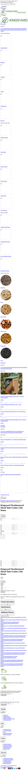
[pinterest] (6, 697)
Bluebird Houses (13, 367)
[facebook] (1, 697)
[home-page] (14, 22)
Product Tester (6, 749)
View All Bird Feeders (5, 28)
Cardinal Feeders (13, 29)
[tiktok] (2, 697)
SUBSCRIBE (3, 695)
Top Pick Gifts (4, 474)
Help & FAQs (6, 716)
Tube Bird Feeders (13, 500)
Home (2, 500)
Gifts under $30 (10, 474)
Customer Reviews (7, 730)
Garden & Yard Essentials (16, 432)
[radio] (1, 587)
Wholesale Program (7, 746)
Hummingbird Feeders (8, 758)
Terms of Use (10, 767)
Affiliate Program (7, 747)
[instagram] (4, 697)
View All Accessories (5, 431)
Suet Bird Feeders (7, 761)
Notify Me (3, 592)
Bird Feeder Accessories (15, 431)
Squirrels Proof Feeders (15, 28)
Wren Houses (20, 367)
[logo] (13, 12)
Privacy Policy (4, 767)
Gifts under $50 (17, 474)
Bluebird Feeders (20, 29)
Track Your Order (7, 720)
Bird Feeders (6, 500)
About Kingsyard (7, 729)
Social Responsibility (7, 733)
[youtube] (5, 697)
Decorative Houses (8, 368)
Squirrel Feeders (7, 432)
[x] (8, 697)
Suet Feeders (6, 29)
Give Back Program (7, 745)
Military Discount (7, 734)
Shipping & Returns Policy (9, 718)
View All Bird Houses (5, 367)
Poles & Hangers (7, 763)
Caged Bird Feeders (7, 762)
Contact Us (5, 715)
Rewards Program (7, 744)
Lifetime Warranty (7, 717)
